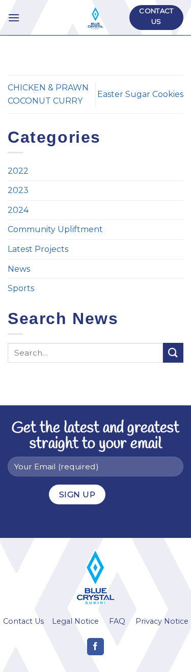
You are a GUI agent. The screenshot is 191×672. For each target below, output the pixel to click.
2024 (18, 210)
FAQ (117, 621)
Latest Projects (38, 249)
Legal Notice (75, 621)
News (19, 269)
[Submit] (173, 353)
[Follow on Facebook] (95, 646)
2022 (18, 171)
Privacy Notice (161, 621)
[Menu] (14, 17)
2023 (18, 190)
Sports (21, 288)
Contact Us (23, 621)
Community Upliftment (55, 229)
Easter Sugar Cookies (140, 94)
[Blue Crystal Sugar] (95, 18)
